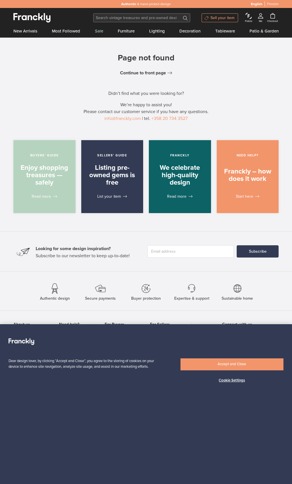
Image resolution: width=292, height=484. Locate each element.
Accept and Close (232, 364)
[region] (146, 404)
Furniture (126, 31)
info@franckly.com (122, 118)
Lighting (157, 31)
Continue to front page (143, 73)
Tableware (225, 31)
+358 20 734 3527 (169, 118)
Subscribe (258, 251)
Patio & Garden (264, 31)
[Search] (185, 17)
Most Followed (66, 31)
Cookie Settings (232, 380)
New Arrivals (25, 31)
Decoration (189, 31)
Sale (99, 31)
